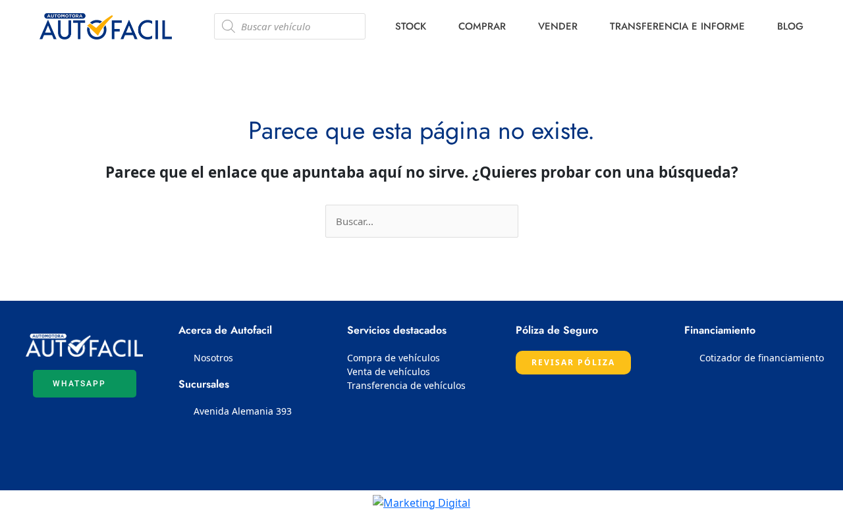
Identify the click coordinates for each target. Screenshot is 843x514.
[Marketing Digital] (421, 501)
